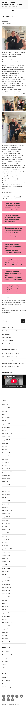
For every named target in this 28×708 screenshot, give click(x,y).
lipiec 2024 (5, 481)
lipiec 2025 (5, 443)
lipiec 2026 (5, 404)
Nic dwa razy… (7, 23)
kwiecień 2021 (6, 603)
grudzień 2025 (6, 427)
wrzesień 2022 (6, 552)
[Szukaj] (23, 321)
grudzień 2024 (6, 465)
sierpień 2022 (6, 555)
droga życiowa (6, 651)
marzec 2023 (6, 533)
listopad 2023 (6, 507)
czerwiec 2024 (6, 485)
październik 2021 (7, 587)
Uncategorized (6, 658)
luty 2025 (5, 459)
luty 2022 (5, 574)
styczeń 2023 (6, 539)
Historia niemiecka (7, 655)
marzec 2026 (6, 417)
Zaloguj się (5, 677)
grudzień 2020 (6, 616)
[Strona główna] (3, 696)
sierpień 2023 (6, 517)
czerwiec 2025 (6, 446)
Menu (14, 11)
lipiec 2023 (5, 520)
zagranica (5, 661)
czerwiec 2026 (6, 408)
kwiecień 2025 (6, 453)
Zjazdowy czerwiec (7, 340)
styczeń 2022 (6, 577)
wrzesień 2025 (6, 436)
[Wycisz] (21, 386)
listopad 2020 (6, 619)
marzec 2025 (6, 456)
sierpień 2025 (6, 440)
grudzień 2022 (6, 542)
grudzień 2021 (6, 581)
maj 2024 (5, 488)
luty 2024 (5, 497)
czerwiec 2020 (6, 635)
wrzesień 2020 (6, 626)
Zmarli (4, 667)
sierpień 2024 (6, 478)
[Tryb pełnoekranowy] (23, 386)
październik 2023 (7, 510)
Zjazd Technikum (7, 337)
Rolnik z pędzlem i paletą (9, 344)
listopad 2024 (6, 468)
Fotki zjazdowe (6, 334)
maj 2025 (5, 449)
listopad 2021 (6, 584)
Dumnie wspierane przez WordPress (11, 704)
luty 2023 (5, 536)
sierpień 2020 (6, 629)
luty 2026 (5, 420)
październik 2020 (7, 622)
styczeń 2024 (6, 501)
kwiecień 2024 (6, 491)
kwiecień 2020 (6, 641)
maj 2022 (4, 565)
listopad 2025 (6, 430)
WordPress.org (6, 687)
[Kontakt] (12, 699)
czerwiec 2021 (6, 597)
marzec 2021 (5, 606)
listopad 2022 (6, 545)
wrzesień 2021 (6, 590)
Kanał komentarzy (7, 683)
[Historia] (17, 696)
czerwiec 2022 (6, 561)
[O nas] (12, 696)
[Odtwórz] (4, 386)
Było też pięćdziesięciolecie (9, 331)
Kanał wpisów (6, 680)
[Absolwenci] (3, 699)
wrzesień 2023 (6, 513)
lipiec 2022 (5, 558)
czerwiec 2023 (6, 523)
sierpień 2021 (6, 593)
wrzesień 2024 (6, 475)
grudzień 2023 (6, 504)
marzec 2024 (6, 494)
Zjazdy (4, 664)
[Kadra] (21, 696)
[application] (14, 381)
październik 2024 (7, 472)
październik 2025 (7, 433)
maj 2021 (4, 600)
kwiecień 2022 (6, 568)
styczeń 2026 (6, 424)
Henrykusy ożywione (12, 356)
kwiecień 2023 (6, 529)
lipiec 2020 (5, 632)
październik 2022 (7, 549)
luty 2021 (4, 609)
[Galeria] (8, 699)
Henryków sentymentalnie (12, 3)
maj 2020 (5, 638)
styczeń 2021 (6, 613)
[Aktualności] (8, 696)
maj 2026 (5, 411)
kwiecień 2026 (6, 414)
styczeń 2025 (6, 462)
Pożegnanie (21, 363)
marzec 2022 (5, 571)
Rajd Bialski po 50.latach (13, 366)
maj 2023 (5, 526)
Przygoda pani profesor (12, 353)
